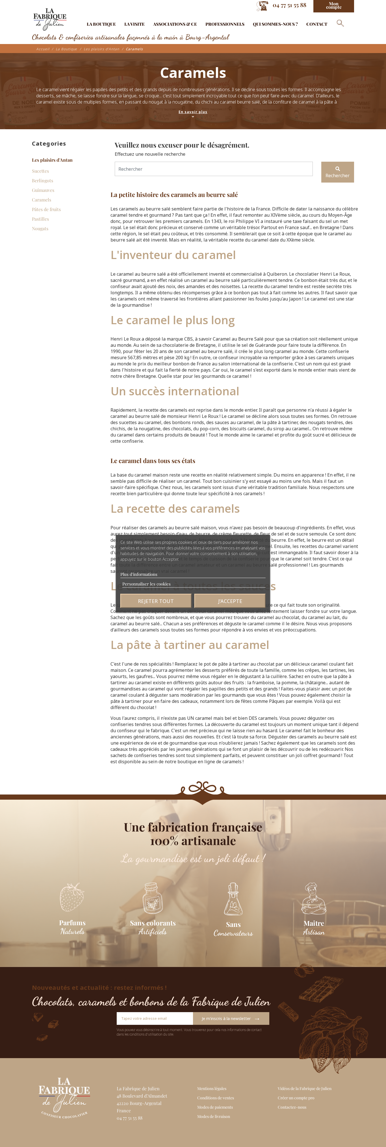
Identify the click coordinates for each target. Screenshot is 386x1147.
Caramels (41, 200)
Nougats (40, 228)
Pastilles (40, 219)
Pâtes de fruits (46, 209)
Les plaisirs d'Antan (52, 160)
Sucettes (40, 171)
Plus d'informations (138, 574)
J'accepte (230, 600)
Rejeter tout (156, 600)
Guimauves (43, 190)
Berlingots (42, 180)
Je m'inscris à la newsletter (231, 1017)
